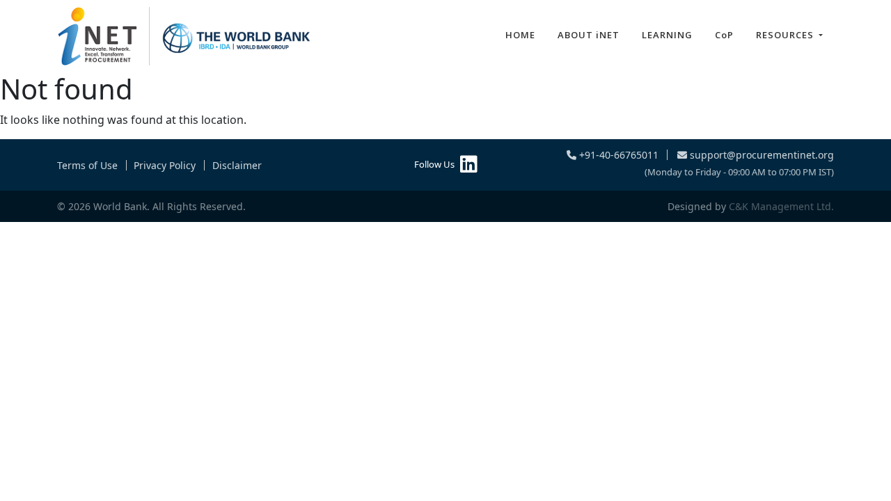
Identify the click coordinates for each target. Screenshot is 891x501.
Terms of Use (87, 165)
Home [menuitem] (520, 35)
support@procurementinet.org (760, 154)
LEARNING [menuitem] (667, 35)
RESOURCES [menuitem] (786, 35)
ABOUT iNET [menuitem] (589, 35)
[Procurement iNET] (184, 36)
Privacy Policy (165, 165)
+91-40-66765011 (617, 154)
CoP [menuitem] (724, 35)
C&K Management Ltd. (781, 206)
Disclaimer (237, 165)
